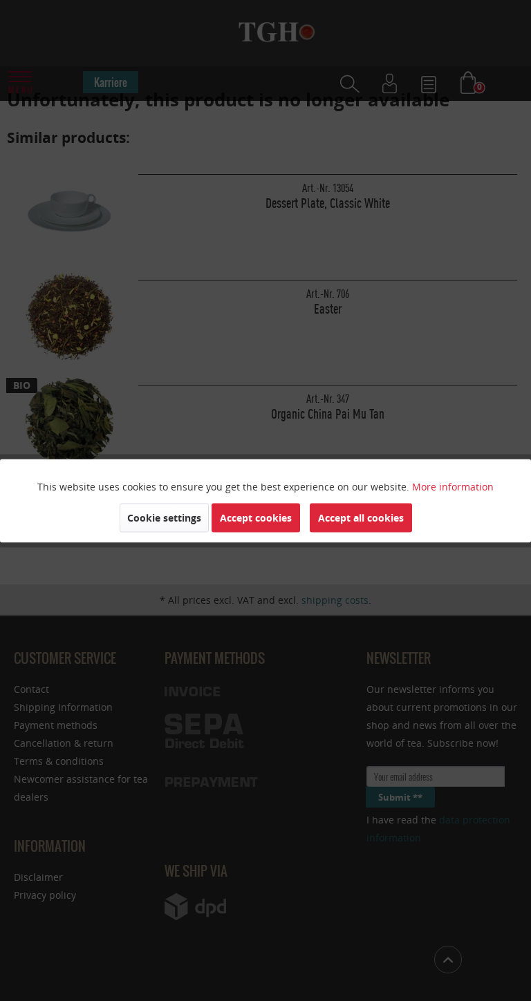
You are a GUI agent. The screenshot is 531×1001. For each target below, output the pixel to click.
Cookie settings (164, 517)
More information (453, 486)
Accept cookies (256, 517)
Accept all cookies (361, 517)
